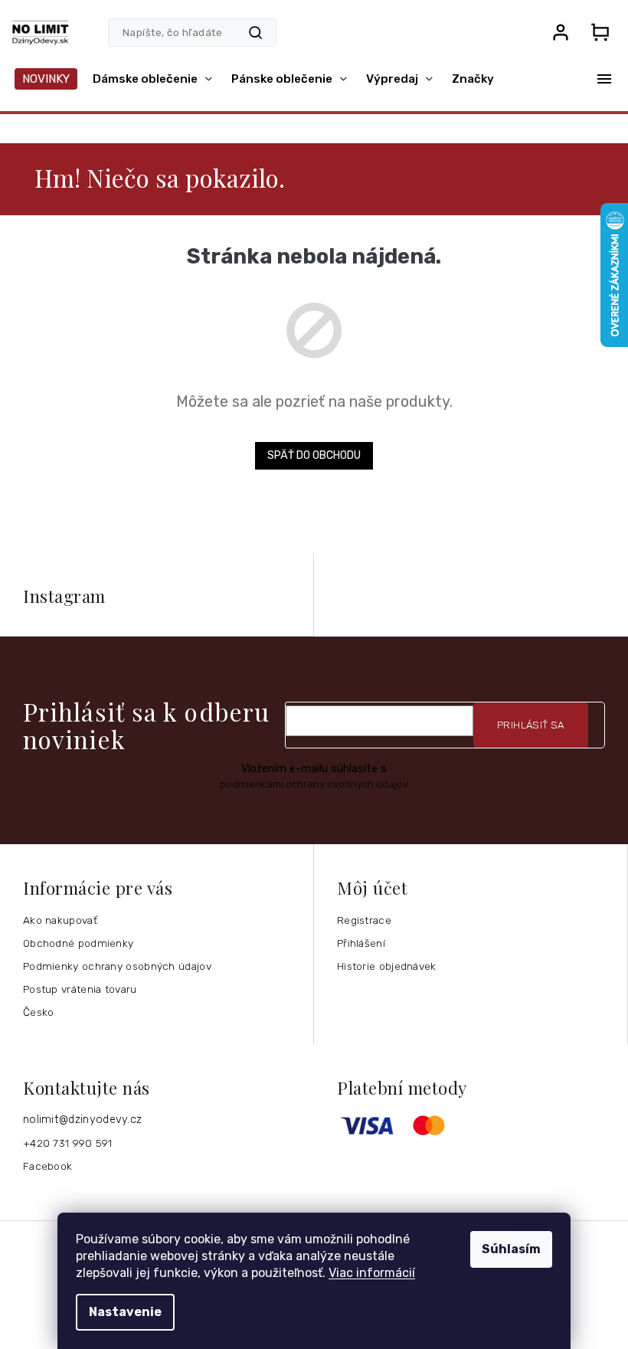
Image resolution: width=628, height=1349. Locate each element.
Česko (38, 1012)
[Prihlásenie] (560, 32)
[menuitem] (46, 79)
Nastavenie (125, 1312)
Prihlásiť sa (530, 725)
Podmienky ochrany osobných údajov (117, 966)
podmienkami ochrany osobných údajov (314, 784)
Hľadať (255, 32)
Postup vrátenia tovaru (80, 989)
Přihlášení (361, 943)
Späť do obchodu (314, 455)
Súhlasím (511, 1249)
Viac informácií (372, 1273)
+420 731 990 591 (68, 1143)
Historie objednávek (387, 966)
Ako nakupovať (60, 920)
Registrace (364, 920)
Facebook (47, 1166)
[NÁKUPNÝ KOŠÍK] (600, 32)
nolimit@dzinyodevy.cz (82, 1119)
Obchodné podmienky (78, 943)
